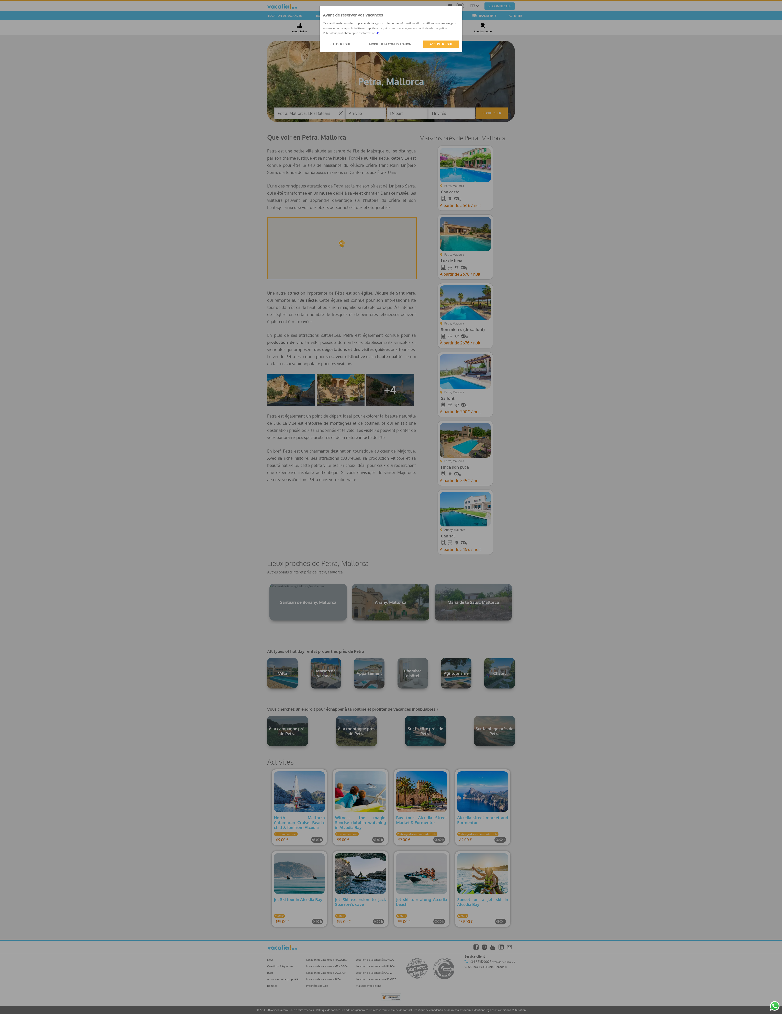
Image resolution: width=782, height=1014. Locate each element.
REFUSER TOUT (339, 44)
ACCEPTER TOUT (441, 44)
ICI (378, 33)
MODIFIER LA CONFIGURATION (390, 44)
